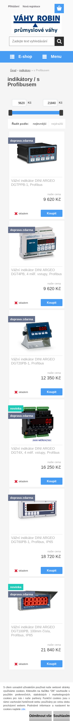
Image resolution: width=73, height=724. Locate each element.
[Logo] (36, 24)
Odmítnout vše (40, 716)
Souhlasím (61, 716)
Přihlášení (13, 6)
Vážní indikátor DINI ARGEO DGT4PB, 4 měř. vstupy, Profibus (36, 272)
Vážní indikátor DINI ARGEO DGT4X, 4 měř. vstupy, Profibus (35, 451)
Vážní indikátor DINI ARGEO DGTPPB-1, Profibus (33, 183)
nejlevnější (39, 123)
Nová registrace (31, 6)
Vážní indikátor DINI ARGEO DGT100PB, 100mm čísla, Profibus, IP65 (33, 631)
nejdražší (57, 123)
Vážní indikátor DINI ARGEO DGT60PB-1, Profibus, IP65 (33, 540)
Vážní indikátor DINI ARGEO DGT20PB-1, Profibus (33, 361)
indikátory (25, 70)
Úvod (13, 70)
